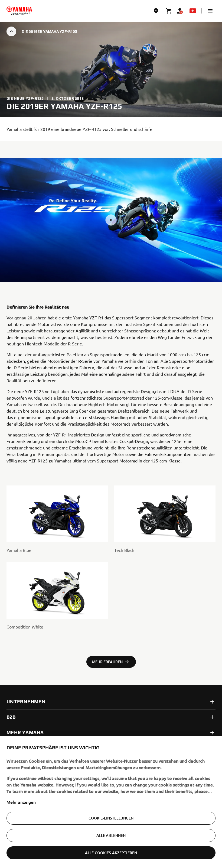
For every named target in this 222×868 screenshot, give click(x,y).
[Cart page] (169, 11)
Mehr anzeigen (21, 802)
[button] (210, 10)
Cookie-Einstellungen (111, 818)
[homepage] (19, 11)
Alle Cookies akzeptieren (111, 852)
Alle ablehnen (111, 835)
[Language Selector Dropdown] (192, 10)
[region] (111, 802)
